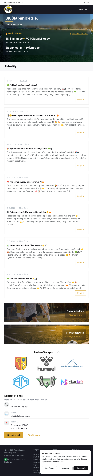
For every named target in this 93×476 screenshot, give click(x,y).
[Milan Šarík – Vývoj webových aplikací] (72, 382)
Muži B (36, 457)
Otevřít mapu (34, 435)
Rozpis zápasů (80, 33)
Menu (81, 9)
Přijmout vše (81, 468)
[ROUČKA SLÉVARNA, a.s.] (72, 363)
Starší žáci (37, 465)
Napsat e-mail (13, 435)
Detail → (80, 99)
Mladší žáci (38, 467)
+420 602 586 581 (19, 406)
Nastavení (65, 468)
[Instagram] (88, 2)
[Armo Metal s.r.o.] (21, 382)
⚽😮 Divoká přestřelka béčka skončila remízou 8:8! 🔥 (33, 115)
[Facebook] (84, 2)
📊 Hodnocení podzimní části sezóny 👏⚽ (27, 245)
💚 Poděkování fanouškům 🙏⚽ (22, 278)
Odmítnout (49, 468)
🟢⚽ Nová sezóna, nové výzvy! (22, 85)
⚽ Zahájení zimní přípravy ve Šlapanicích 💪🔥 (29, 212)
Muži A (36, 454)
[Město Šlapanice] (21, 363)
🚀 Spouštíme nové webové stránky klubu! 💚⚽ (30, 148)
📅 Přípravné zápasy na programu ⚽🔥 (25, 182)
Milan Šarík (19, 456)
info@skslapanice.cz (15, 2)
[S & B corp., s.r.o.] (46, 382)
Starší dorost (38, 460)
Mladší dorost (39, 462)
